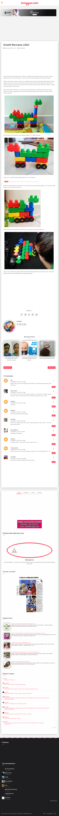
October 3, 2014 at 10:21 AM (18, 381)
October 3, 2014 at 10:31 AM (18, 392)
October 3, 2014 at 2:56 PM (18, 431)
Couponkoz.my (9, 793)
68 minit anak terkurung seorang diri (21, 661)
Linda (6, 777)
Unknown (13, 401)
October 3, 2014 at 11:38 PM (18, 449)
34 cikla (6, 687)
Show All (54, 727)
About (19, 492)
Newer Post (7, 367)
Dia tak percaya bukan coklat (47, 358)
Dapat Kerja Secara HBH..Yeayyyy (12, 718)
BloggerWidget (53, 800)
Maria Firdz (8, 773)
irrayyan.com (29, 2)
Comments (26, 492)
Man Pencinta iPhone (11, 789)
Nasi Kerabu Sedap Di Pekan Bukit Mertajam (15, 684)
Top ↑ (55, 813)
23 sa (5, 678)
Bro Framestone (9, 768)
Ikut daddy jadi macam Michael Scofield (11, 359)
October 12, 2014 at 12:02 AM (18, 458)
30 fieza (6, 717)
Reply (53, 386)
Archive (39, 492)
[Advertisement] (29, 28)
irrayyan (19, 321)
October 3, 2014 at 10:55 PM (18, 440)
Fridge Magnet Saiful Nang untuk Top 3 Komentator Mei (25, 652)
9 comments (22, 48)
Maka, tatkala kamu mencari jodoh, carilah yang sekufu (17, 693)
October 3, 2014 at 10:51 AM (18, 403)
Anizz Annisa (14, 390)
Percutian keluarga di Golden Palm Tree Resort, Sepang (17, 713)
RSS (44, 813)
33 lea (6, 721)
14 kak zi (6, 683)
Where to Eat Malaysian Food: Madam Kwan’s (15, 703)
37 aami (6, 702)
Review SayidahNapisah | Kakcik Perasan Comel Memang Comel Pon (29, 633)
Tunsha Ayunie (14, 448)
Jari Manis (13, 456)
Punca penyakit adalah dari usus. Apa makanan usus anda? (23, 181)
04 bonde (6, 696)
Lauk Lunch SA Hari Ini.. (10, 679)
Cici (6, 785)
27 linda (6, 707)
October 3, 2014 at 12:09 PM (18, 421)
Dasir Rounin (8, 781)
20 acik (6, 692)
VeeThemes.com (28, 813)
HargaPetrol (50, 813)
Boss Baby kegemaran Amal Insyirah (29, 359)
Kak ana (6, 712)
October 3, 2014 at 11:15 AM (18, 412)
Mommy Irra (29, 560)
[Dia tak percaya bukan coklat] (47, 349)
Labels (33, 492)
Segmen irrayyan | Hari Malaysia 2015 (21, 642)
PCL (12, 380)
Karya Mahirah (14, 430)
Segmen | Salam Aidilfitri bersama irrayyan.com (23, 623)
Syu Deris (7, 797)
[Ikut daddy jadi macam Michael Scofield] (11, 349)
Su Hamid (13, 419)
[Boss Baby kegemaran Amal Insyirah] (29, 349)
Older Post (52, 367)
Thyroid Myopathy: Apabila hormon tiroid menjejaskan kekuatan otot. (21, 689)
